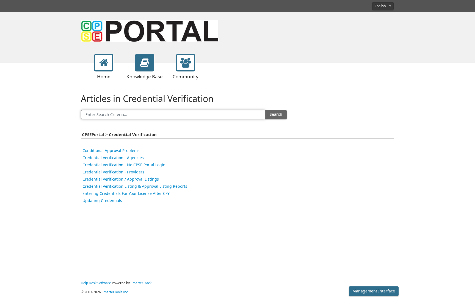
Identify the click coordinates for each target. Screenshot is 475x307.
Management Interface (373, 291)
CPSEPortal (93, 134)
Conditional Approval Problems (111, 150)
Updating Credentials (102, 200)
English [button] (380, 6)
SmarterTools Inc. (115, 292)
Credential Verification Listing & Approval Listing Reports (134, 186)
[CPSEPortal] (149, 30)
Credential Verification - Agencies (113, 158)
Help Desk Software (96, 283)
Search (276, 114)
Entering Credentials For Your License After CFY (126, 193)
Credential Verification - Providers (113, 172)
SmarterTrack (141, 283)
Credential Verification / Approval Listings (120, 179)
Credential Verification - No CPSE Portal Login (123, 165)
